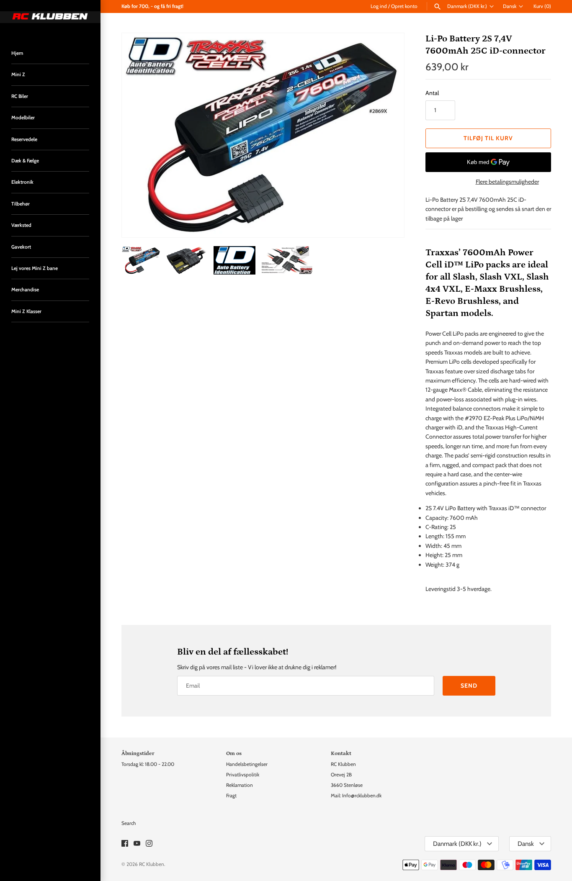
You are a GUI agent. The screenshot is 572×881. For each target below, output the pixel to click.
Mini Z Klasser (26, 311)
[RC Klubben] (50, 17)
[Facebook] (124, 844)
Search (128, 823)
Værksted (21, 225)
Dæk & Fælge (25, 161)
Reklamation (239, 785)
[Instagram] (149, 844)
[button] (386, 135)
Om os (234, 753)
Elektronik (22, 182)
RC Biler (19, 96)
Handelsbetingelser (247, 764)
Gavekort (21, 247)
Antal (432, 93)
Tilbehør (20, 204)
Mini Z (18, 74)
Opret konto (404, 6)
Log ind (379, 6)
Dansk (509, 6)
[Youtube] (137, 844)
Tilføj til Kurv (488, 138)
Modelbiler (23, 118)
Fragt (231, 796)
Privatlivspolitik (242, 775)
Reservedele (24, 139)
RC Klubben (151, 864)
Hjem (17, 53)
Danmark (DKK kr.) (467, 6)
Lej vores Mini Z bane (34, 268)
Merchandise (25, 290)
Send (469, 685)
